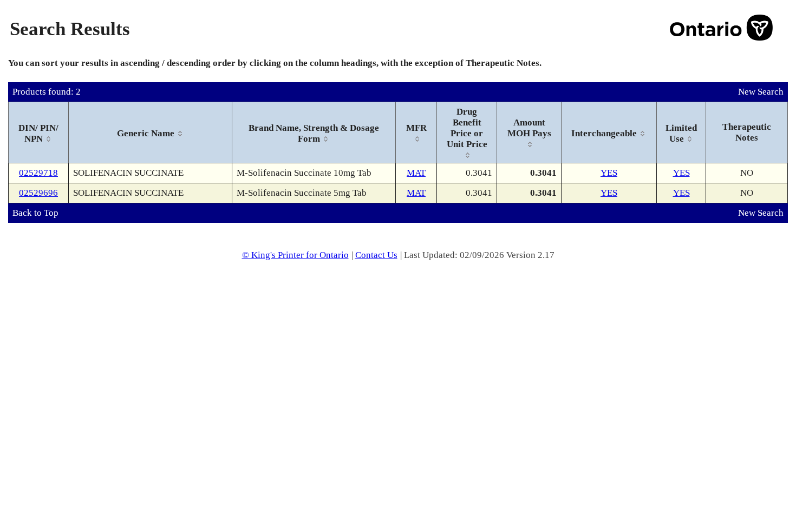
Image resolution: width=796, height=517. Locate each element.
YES (609, 173)
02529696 (38, 193)
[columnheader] (39, 132)
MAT (416, 173)
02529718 (38, 173)
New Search (761, 92)
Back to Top (35, 213)
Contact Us (376, 255)
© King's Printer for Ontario (295, 255)
